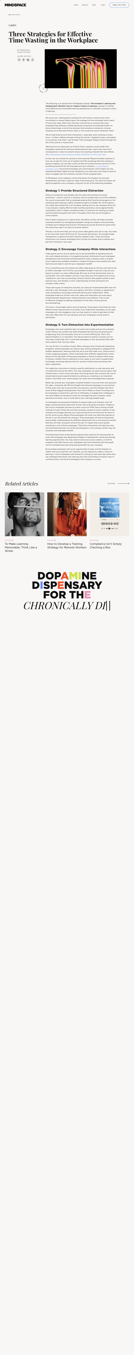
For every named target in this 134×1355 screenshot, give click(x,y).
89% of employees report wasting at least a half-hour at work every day (76, 154)
